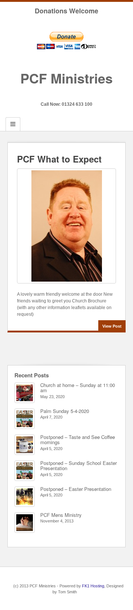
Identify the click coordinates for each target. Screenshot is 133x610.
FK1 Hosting (93, 586)
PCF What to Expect (59, 158)
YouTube (76, 93)
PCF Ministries (66, 78)
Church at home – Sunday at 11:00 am (77, 387)
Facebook (66, 93)
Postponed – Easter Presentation (75, 488)
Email (56, 93)
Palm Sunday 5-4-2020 (64, 410)
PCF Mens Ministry (61, 514)
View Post (112, 326)
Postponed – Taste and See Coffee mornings (77, 439)
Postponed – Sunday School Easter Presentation (78, 465)
